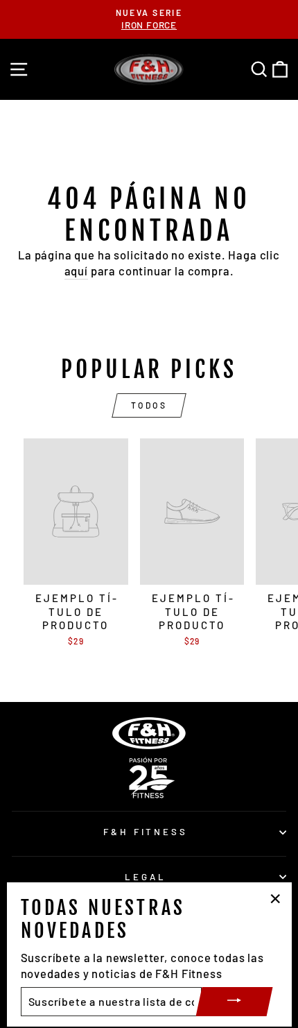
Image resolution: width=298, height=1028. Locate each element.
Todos (149, 405)
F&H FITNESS (146, 831)
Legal (145, 876)
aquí (76, 270)
